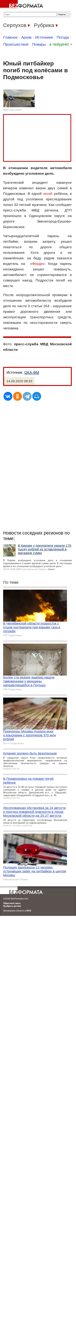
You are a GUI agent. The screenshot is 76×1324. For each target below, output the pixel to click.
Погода (63, 37)
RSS (29, 910)
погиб (47, 194)
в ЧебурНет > (60, 44)
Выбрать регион (12, 906)
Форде (37, 264)
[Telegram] (27, 396)
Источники (44, 37)
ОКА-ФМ (31, 372)
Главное (10, 37)
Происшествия (15, 44)
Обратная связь (12, 903)
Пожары (39, 44)
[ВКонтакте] (8, 396)
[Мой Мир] (36, 396)
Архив (26, 37)
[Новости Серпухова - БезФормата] (22, 4)
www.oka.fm (16, 110)
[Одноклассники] (17, 396)
